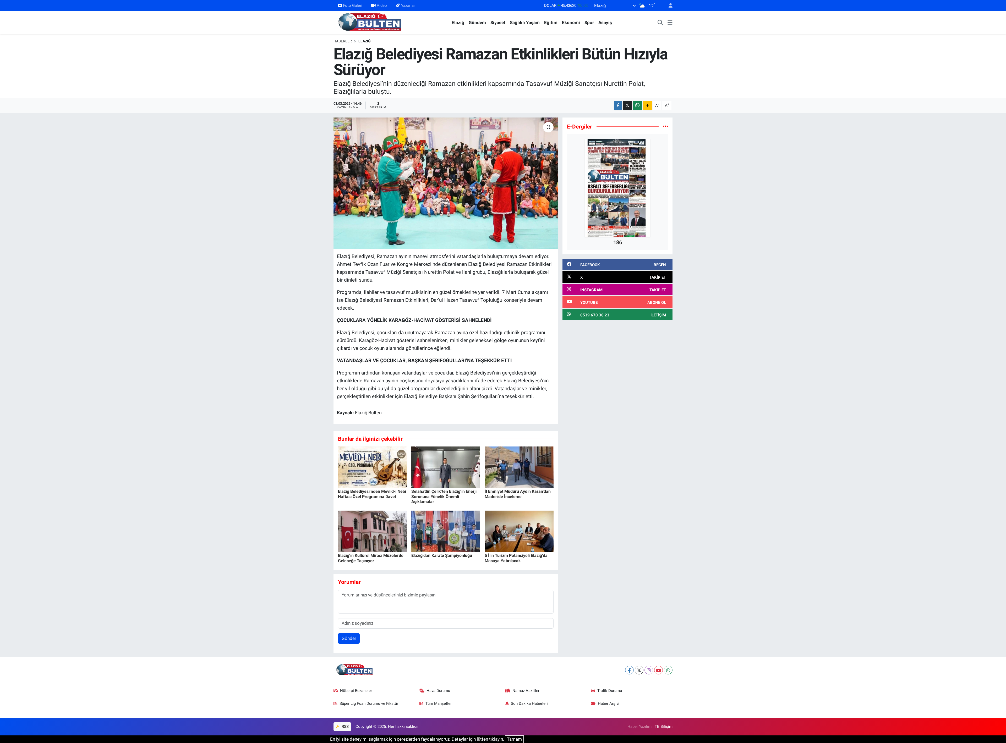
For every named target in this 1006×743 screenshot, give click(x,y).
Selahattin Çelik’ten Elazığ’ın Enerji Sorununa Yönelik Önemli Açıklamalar (444, 496)
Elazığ (458, 22)
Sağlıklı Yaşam (525, 22)
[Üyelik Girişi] (668, 5)
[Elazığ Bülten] (370, 22)
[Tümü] (665, 126)
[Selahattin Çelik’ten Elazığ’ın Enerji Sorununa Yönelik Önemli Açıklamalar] (445, 467)
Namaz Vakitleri (526, 690)
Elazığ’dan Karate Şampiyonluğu (441, 555)
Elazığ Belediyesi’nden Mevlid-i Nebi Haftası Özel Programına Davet (372, 494)
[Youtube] (658, 670)
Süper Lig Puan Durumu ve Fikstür (369, 703)
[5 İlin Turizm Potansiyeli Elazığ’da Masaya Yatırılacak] (519, 531)
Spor (589, 22)
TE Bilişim (664, 726)
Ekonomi (571, 22)
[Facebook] (629, 670)
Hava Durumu (438, 690)
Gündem (477, 22)
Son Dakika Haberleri (529, 703)
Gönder (349, 638)
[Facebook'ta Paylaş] (618, 105)
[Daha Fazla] (647, 105)
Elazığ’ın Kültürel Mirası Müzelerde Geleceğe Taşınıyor (370, 558)
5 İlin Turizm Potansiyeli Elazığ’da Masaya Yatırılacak (516, 558)
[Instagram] (648, 670)
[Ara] (660, 22)
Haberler (342, 41)
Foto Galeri (352, 5)
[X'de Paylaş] (627, 105)
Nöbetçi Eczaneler (356, 690)
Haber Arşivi (608, 703)
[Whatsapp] (668, 670)
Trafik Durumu (609, 690)
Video (382, 5)
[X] (639, 670)
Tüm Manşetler (438, 703)
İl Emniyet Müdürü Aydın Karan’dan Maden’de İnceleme (518, 494)
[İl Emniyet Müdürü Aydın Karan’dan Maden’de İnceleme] (519, 467)
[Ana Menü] (670, 22)
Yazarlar (408, 5)
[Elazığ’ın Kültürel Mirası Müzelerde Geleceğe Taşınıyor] (372, 531)
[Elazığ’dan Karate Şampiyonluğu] (445, 531)
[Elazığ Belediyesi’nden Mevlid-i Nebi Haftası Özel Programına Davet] (372, 467)
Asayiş (605, 22)
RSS (345, 726)
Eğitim (550, 22)
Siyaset (497, 22)
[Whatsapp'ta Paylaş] (637, 105)
